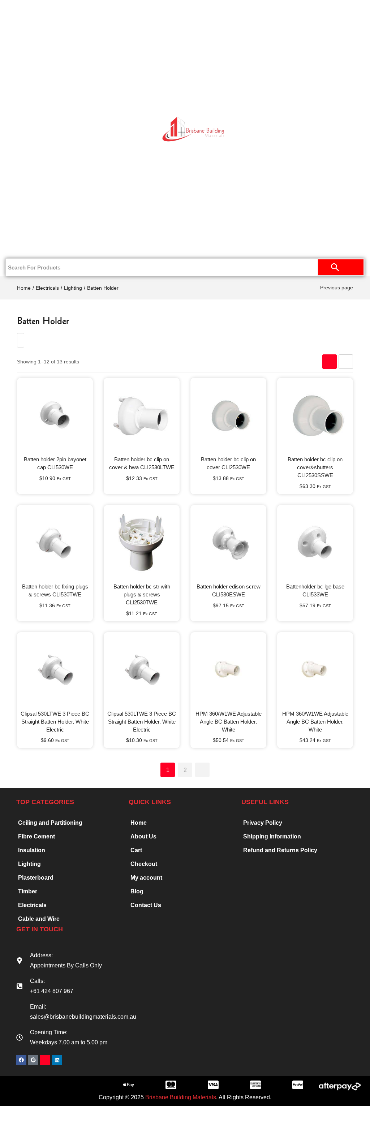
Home (37, 11)
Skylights (33, 223)
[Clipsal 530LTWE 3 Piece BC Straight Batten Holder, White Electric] (55, 670)
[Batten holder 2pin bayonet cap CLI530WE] (55, 415)
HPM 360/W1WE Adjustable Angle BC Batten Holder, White (228, 722)
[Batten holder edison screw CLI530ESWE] (228, 543)
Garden (33, 199)
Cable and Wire (39, 919)
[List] (346, 361)
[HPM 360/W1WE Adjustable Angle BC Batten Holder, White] (228, 670)
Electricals (33, 176)
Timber (33, 129)
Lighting (73, 288)
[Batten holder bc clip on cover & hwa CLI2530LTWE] (141, 415)
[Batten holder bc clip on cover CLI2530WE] (228, 415)
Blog (136, 891)
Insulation (33, 152)
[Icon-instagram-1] (45, 1060)
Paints (37, 58)
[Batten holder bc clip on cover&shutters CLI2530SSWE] (315, 415)
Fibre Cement (36, 836)
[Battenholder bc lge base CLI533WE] (315, 543)
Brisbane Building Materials (180, 1097)
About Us (143, 836)
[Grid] (329, 361)
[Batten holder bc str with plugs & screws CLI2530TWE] (141, 543)
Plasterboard (33, 35)
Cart (136, 850)
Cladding (33, 105)
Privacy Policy (262, 823)
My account (146, 878)
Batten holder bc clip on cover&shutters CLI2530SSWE (315, 467)
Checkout (143, 864)
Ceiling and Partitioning (27, 86)
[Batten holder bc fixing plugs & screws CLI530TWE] (55, 543)
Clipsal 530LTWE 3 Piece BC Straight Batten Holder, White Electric (55, 722)
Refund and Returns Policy (280, 850)
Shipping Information (272, 836)
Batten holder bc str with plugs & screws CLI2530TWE (141, 594)
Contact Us (33, 246)
